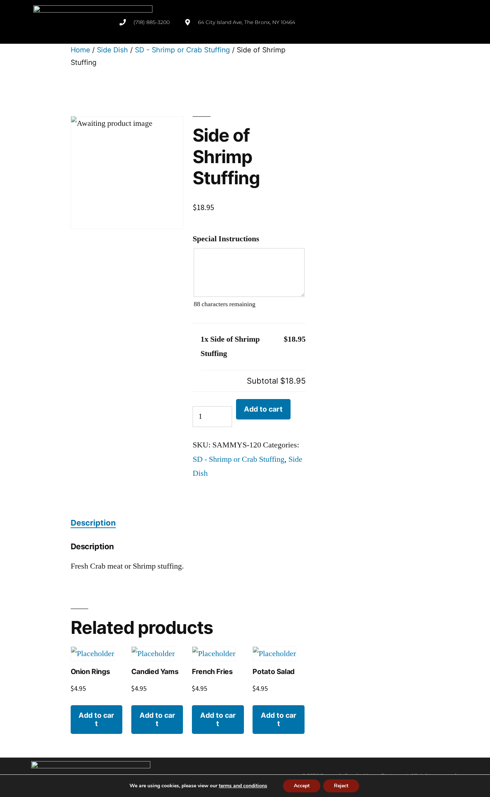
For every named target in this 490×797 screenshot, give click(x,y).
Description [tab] (93, 522)
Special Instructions (226, 239)
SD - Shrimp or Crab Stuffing (182, 50)
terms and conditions (243, 785)
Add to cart (263, 409)
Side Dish (112, 50)
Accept (302, 785)
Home (80, 50)
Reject (341, 785)
